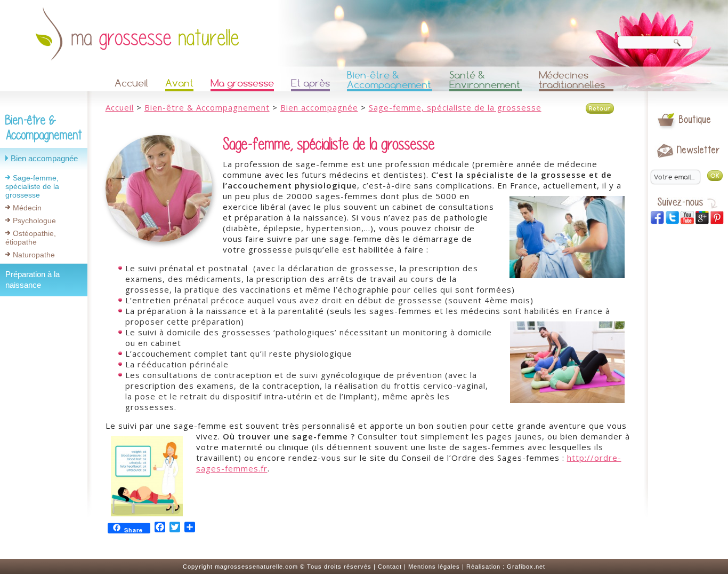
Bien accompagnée (44, 158)
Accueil (131, 83)
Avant (179, 83)
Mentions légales (434, 566)
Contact (390, 566)
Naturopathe (34, 254)
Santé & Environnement (484, 80)
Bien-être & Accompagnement (389, 80)
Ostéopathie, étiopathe (30, 237)
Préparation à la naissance (32, 279)
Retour (600, 108)
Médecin (27, 207)
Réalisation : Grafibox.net (505, 566)
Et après (310, 83)
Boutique (695, 119)
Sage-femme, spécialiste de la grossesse (32, 186)
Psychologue (34, 220)
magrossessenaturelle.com (256, 566)
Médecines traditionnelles (572, 80)
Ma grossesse (242, 83)
